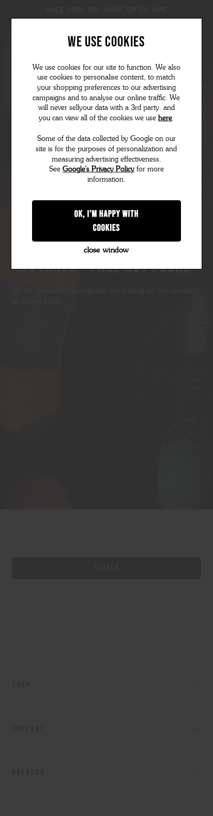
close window (106, 249)
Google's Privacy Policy (98, 169)
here (165, 118)
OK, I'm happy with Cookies (106, 221)
